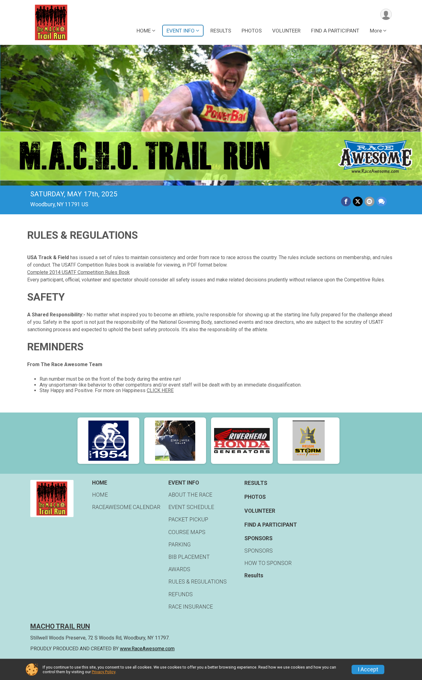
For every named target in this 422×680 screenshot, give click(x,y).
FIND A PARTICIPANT (335, 31)
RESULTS (220, 31)
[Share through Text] (381, 202)
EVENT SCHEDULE (191, 507)
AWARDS (179, 569)
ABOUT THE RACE (190, 495)
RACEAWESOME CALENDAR (126, 507)
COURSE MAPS (186, 532)
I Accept (368, 669)
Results (253, 575)
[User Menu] (386, 14)
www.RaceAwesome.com (147, 649)
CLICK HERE (160, 390)
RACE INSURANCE (190, 607)
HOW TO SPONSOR (268, 563)
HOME (100, 495)
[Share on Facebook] (346, 202)
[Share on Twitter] (358, 202)
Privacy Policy (103, 671)
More (376, 31)
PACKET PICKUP (188, 519)
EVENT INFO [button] (181, 31)
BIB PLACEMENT (189, 557)
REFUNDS (180, 594)
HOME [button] (144, 31)
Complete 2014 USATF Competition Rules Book (78, 272)
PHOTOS (252, 31)
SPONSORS (258, 551)
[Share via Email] (369, 202)
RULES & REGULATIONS (197, 582)
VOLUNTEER (286, 31)
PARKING (179, 544)
